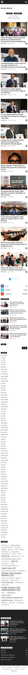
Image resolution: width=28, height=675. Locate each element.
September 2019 (4, 532)
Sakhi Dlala (11, 592)
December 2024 (4, 399)
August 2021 (3, 490)
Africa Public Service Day (6, 547)
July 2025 (3, 383)
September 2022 (4, 460)
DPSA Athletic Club (15, 556)
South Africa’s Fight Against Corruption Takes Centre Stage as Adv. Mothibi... (13, 91)
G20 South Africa (5, 561)
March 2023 (3, 448)
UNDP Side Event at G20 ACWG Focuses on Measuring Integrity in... (13, 269)
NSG (18, 578)
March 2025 (3, 392)
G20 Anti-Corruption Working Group (11, 559)
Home (2, 5)
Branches (24, 667)
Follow (25, 290)
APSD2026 (10, 549)
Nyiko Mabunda (5, 580)
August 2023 (3, 437)
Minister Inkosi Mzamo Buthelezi (11, 574)
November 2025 (4, 376)
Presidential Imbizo (19, 582)
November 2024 (4, 402)
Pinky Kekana (7, 582)
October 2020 (4, 513)
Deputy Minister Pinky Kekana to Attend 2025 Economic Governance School (13, 167)
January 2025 (4, 397)
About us (17, 669)
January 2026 (4, 371)
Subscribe (24, 293)
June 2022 (3, 467)
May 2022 (3, 469)
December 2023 (4, 427)
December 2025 (4, 374)
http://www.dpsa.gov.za (14, 15)
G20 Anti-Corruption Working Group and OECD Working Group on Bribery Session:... (14, 244)
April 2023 (3, 446)
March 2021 (3, 502)
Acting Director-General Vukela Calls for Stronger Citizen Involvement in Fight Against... (12, 142)
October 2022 (4, 457)
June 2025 (3, 385)
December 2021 (4, 481)
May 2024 (3, 416)
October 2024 (4, 404)
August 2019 (3, 534)
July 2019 (3, 537)
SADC (3, 592)
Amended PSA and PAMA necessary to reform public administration (17, 303)
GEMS (14, 561)
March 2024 (3, 420)
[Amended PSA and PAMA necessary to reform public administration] (5, 304)
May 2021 (3, 497)
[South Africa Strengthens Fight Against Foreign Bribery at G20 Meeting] (14, 208)
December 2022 (4, 453)
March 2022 (3, 474)
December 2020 (4, 509)
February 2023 (4, 451)
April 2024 (3, 418)
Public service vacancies (8, 669)
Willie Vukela (4, 602)
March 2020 (3, 518)
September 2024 (4, 406)
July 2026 (3, 357)
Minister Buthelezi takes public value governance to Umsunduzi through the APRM (18, 327)
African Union (15, 545)
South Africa (7, 600)
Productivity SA (4, 584)
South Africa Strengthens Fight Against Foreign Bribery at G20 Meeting (12, 219)
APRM (3, 549)
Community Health (15, 551)
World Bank (12, 602)
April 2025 (3, 390)
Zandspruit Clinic (5, 604)
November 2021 (4, 483)
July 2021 (3, 492)
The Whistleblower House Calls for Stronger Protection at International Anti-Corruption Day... (14, 65)
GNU (12, 563)
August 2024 (3, 409)
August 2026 (3, 355)
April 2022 (3, 471)
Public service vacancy (6, 659)
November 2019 (4, 527)
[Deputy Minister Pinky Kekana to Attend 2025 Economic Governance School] (14, 157)
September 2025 (4, 381)
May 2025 (3, 388)
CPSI (19, 553)
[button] (25, 2)
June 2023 (3, 441)
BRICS (22, 549)
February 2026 (4, 369)
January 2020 (4, 523)
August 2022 (3, 462)
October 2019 (4, 530)
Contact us (23, 669)
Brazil (17, 549)
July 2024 (3, 411)
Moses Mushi (4, 43)
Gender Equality (5, 563)
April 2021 (3, 499)
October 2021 (4, 485)
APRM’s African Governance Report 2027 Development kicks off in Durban (18, 319)
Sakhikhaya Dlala (6, 595)
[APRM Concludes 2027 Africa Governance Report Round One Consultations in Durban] (5, 312)
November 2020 (4, 511)
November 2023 (4, 430)
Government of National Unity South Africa (10, 565)
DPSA (5, 556)
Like (26, 286)
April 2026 (3, 364)
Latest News (8, 568)
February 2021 (4, 504)
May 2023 (3, 444)
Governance (3, 652)
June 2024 (3, 413)
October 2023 (4, 432)
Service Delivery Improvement (7, 655)
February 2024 (4, 423)
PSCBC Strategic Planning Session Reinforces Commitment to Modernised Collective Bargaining (13, 39)
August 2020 (3, 516)
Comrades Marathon (6, 553)
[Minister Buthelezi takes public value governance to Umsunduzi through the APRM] (5, 328)
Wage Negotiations (19, 600)
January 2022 (4, 478)
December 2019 (4, 525)
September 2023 (4, 434)
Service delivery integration (11, 597)
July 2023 (3, 439)
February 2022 (4, 476)
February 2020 (4, 520)
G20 (22, 556)
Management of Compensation (8, 657)
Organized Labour (14, 580)
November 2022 (4, 455)
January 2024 (4, 425)
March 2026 (3, 367)
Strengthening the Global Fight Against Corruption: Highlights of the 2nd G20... (13, 193)
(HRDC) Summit (5, 545)
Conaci (14, 553)
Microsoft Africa (21, 570)
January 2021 (4, 506)
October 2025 (4, 378)
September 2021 (4, 488)
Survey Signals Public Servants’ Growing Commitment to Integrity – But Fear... (13, 116)
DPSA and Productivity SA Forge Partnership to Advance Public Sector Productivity (18, 335)
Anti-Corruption (17, 547)
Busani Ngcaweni (5, 551)
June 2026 (3, 360)
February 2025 (4, 395)
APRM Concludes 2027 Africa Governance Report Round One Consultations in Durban (18, 311)
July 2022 (3, 464)
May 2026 (3, 362)
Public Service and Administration (10, 588)
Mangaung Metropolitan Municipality (8, 570)
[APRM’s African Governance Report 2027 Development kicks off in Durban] (5, 320)
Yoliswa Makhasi (20, 602)
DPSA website (14, 671)
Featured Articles (16, 667)
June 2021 (3, 495)
